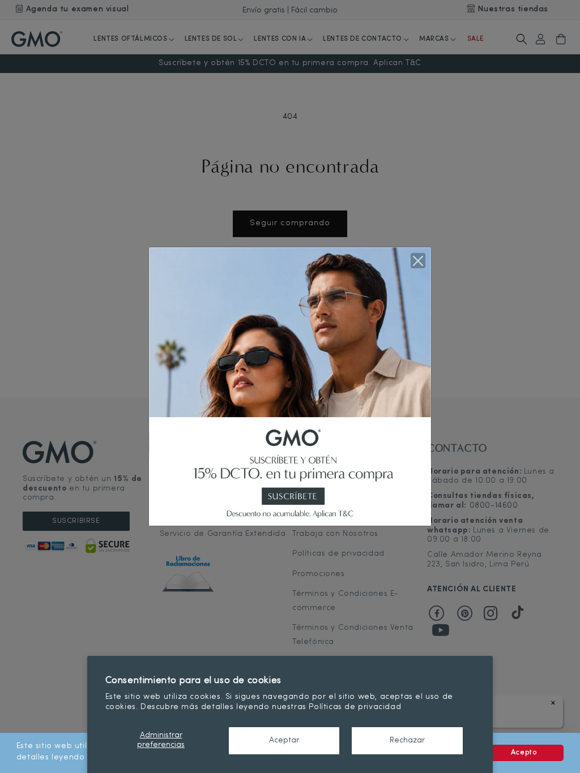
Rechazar (407, 740)
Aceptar (284, 740)
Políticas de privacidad (355, 707)
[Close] (418, 260)
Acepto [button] (524, 752)
